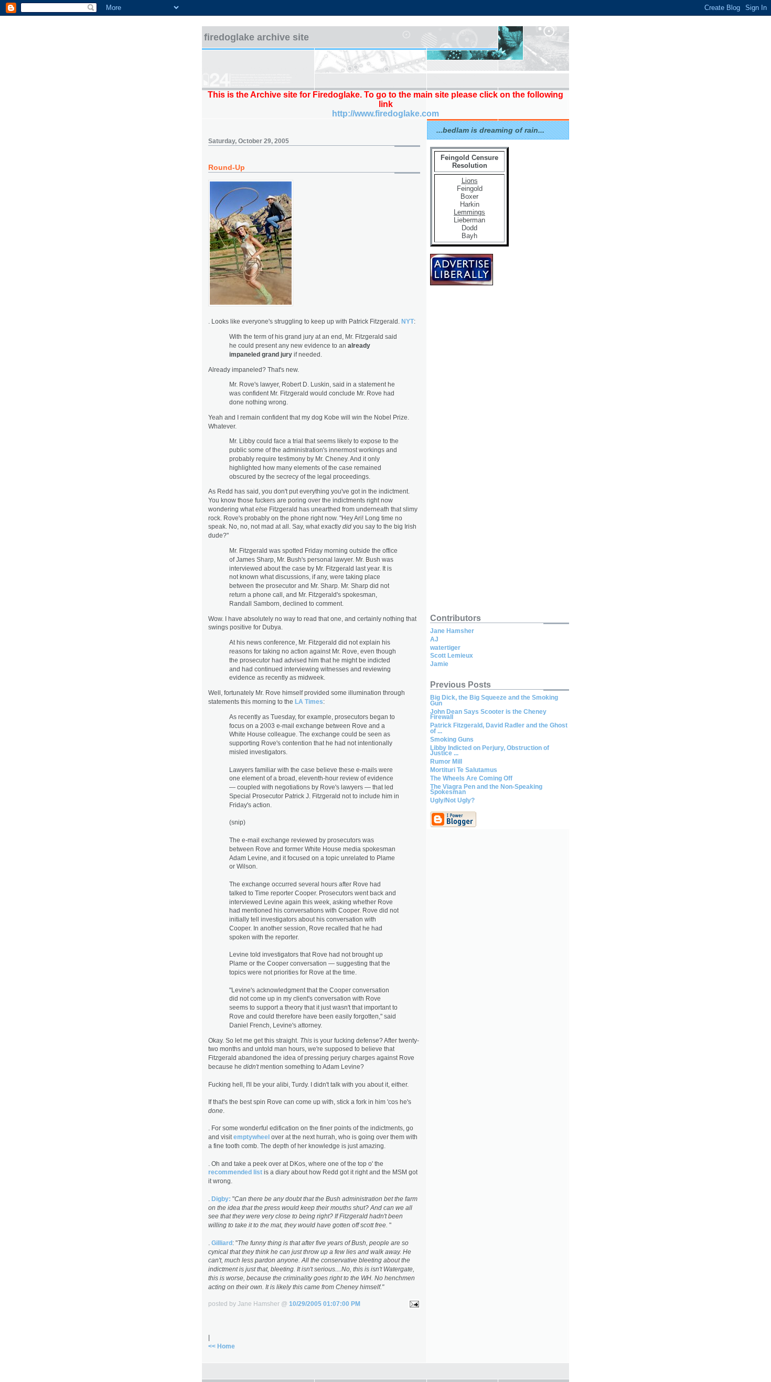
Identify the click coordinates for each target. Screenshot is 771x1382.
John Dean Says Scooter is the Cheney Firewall (488, 714)
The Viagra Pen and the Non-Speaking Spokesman (486, 789)
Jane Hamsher (452, 631)
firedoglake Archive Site (256, 37)
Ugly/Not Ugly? (452, 800)
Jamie (439, 664)
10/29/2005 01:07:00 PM (324, 1304)
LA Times (309, 701)
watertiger (445, 647)
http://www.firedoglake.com (385, 113)
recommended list (235, 1172)
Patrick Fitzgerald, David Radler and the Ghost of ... (498, 728)
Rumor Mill (446, 761)
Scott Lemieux (451, 655)
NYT (407, 321)
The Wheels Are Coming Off (471, 778)
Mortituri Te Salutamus (463, 770)
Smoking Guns (452, 739)
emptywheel (251, 1137)
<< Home (221, 1346)
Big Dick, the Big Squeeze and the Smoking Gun (494, 700)
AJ (434, 639)
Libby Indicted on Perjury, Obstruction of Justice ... (489, 750)
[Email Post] (412, 1304)
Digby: (221, 1199)
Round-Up (226, 167)
